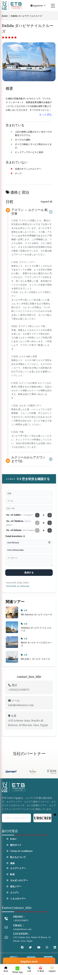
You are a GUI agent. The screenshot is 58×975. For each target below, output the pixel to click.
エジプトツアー (18, 868)
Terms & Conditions (21, 851)
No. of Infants (20, 530)
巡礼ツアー (15, 886)
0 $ (25, 610)
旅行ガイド (15, 845)
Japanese (38, 5)
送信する (29, 572)
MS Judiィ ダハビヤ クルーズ (35, 658)
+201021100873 (20, 920)
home (5, 15)
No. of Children (18, 523)
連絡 (12, 863)
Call (29, 971)
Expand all (46, 201)
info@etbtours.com (22, 929)
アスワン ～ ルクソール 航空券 (29, 212)
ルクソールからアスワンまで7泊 (28, 459)
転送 (12, 874)
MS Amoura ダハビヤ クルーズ (36, 614)
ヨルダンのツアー (19, 880)
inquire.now (29, 961)
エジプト (14, 892)
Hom (6, 971)
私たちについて (18, 857)
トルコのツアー (18, 898)
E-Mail (41, 971)
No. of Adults (19, 514)
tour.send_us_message (17, 586)
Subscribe (42, 817)
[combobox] (9, 508)
